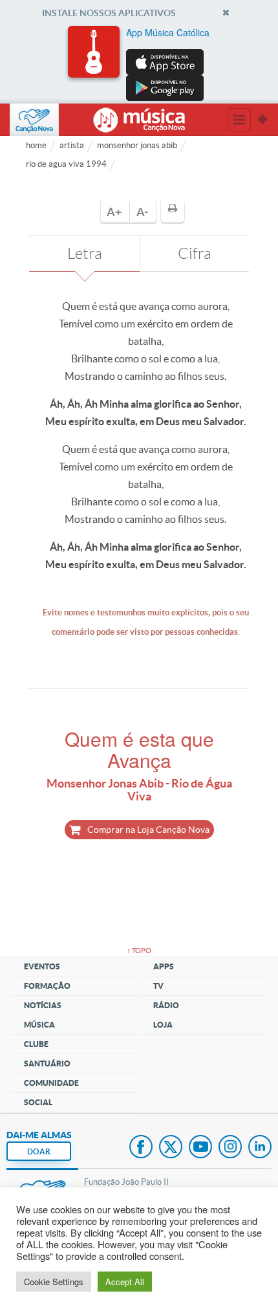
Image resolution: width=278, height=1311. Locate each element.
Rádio (166, 1005)
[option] (139, 63)
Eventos (42, 966)
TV (158, 986)
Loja (163, 1024)
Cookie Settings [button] (53, 1281)
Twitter (170, 1148)
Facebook (141, 1148)
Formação (47, 986)
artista (71, 145)
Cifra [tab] (194, 253)
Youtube (200, 1148)
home (36, 145)
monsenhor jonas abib (137, 145)
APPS (163, 966)
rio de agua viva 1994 (66, 164)
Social (38, 1102)
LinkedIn (260, 1148)
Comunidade (51, 1083)
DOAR (38, 1151)
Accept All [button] (124, 1281)
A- (142, 212)
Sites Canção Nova (262, 119)
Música (39, 1024)
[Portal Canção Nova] (34, 120)
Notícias (42, 1005)
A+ (114, 212)
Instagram (230, 1148)
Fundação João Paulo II (126, 1182)
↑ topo (139, 950)
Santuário (47, 1063)
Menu (239, 119)
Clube (36, 1044)
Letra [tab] (84, 253)
